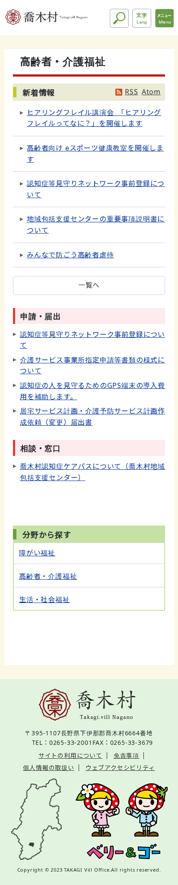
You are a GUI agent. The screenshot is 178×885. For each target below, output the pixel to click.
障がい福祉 (37, 553)
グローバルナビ (164, 18)
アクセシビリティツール (141, 18)
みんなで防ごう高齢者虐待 (70, 255)
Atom (151, 91)
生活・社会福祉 (44, 599)
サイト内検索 (119, 18)
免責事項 (126, 755)
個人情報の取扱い (48, 767)
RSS (131, 91)
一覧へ (89, 285)
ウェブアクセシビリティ (120, 767)
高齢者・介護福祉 (48, 576)
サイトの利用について (70, 755)
